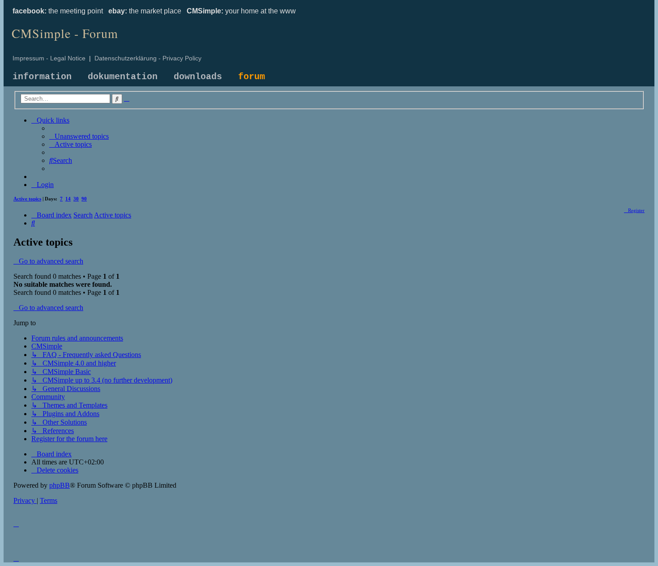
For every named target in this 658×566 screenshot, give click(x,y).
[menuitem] (79, 136)
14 (68, 198)
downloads (198, 77)
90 (84, 198)
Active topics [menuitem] (27, 198)
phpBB (59, 485)
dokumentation (123, 77)
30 (76, 198)
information (42, 77)
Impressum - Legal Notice (49, 58)
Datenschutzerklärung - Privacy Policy (147, 58)
